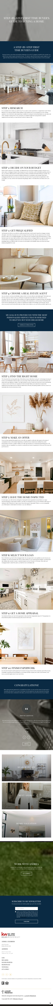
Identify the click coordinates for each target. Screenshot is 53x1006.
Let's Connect (5, 970)
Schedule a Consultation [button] (26, 325)
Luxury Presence (30, 997)
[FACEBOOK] (3, 976)
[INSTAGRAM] (6, 976)
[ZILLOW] (10, 976)
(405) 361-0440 (5, 946)
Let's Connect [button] (26, 875)
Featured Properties (7, 963)
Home (3, 959)
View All (26, 745)
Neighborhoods (6, 966)
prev (24, 739)
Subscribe (26, 923)
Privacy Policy (23, 918)
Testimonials (5, 968)
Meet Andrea (5, 961)
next (28, 739)
